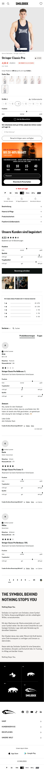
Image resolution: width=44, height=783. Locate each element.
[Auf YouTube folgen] (31, 712)
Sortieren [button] (5, 328)
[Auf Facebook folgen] (22, 712)
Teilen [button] (32, 426)
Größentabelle (37, 99)
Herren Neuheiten (7, 53)
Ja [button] (24, 426)
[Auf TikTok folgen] (36, 712)
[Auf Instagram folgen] (27, 712)
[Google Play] (30, 753)
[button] (8, 283)
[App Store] (14, 753)
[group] (22, 238)
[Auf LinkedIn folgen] (40, 712)
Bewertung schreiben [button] (22, 271)
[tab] (27, 336)
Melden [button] (28, 426)
